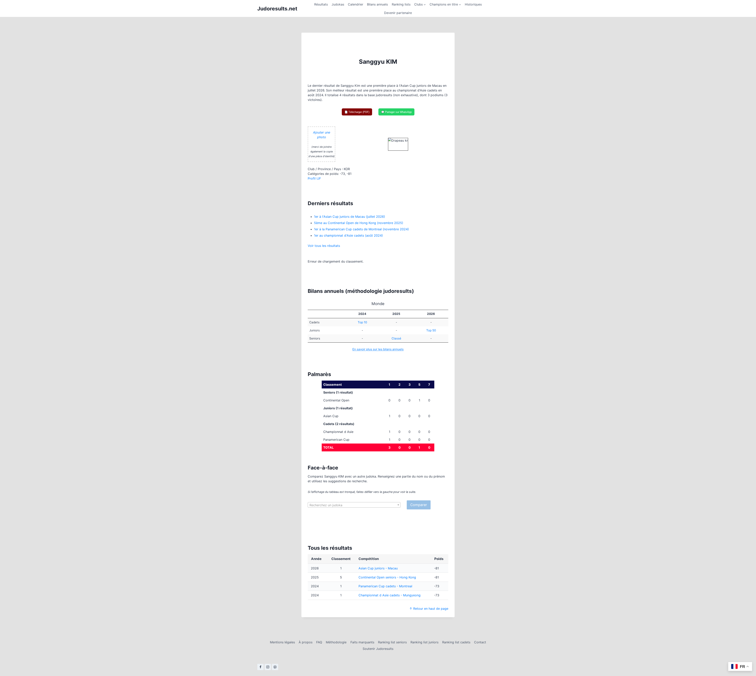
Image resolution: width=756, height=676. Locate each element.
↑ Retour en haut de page (428, 609)
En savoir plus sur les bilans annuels (378, 349)
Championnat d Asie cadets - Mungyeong (390, 595)
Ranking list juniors (424, 642)
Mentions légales (282, 642)
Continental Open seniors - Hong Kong (387, 577)
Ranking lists (401, 4)
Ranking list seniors (392, 642)
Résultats (321, 4)
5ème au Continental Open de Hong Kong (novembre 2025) (358, 223)
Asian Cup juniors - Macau (378, 568)
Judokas (338, 4)
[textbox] (354, 505)
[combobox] (354, 505)
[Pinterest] (275, 667)
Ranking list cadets (456, 642)
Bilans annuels (377, 4)
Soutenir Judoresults (378, 649)
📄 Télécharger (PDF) (357, 112)
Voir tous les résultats (324, 246)
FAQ (319, 642)
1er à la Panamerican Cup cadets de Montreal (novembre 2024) (361, 229)
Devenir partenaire (398, 13)
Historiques (473, 4)
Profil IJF (314, 178)
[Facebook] (260, 667)
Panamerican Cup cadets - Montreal (385, 586)
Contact (480, 642)
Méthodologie (336, 642)
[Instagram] (268, 667)
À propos (305, 642)
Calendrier (355, 4)
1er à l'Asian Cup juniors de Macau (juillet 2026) (349, 217)
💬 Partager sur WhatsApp (396, 112)
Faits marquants (362, 642)
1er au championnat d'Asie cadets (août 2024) (348, 235)
